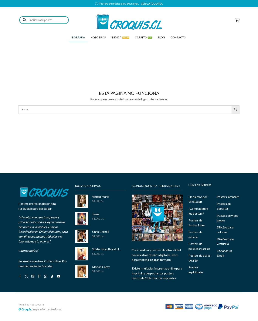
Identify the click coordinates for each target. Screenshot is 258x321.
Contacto (178, 37)
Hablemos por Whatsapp (197, 199)
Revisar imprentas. (164, 278)
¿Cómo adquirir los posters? (198, 211)
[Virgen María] (81, 201)
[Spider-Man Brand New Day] (81, 253)
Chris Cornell (100, 231)
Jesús (95, 214)
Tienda (120, 37)
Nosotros (98, 37)
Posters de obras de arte (199, 258)
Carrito (143, 37)
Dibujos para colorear (225, 229)
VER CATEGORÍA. (152, 3)
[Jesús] (81, 218)
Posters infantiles (228, 197)
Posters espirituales (195, 269)
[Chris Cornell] (81, 236)
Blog (161, 37)
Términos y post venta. (31, 304)
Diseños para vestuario (225, 241)
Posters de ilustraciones (196, 222)
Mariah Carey (101, 267)
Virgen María (100, 196)
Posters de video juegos (227, 218)
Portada (78, 37)
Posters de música (195, 234)
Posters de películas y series (199, 246)
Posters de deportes (224, 206)
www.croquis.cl (28, 250)
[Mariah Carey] (81, 271)
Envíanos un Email (224, 253)
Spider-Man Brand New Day (106, 249)
